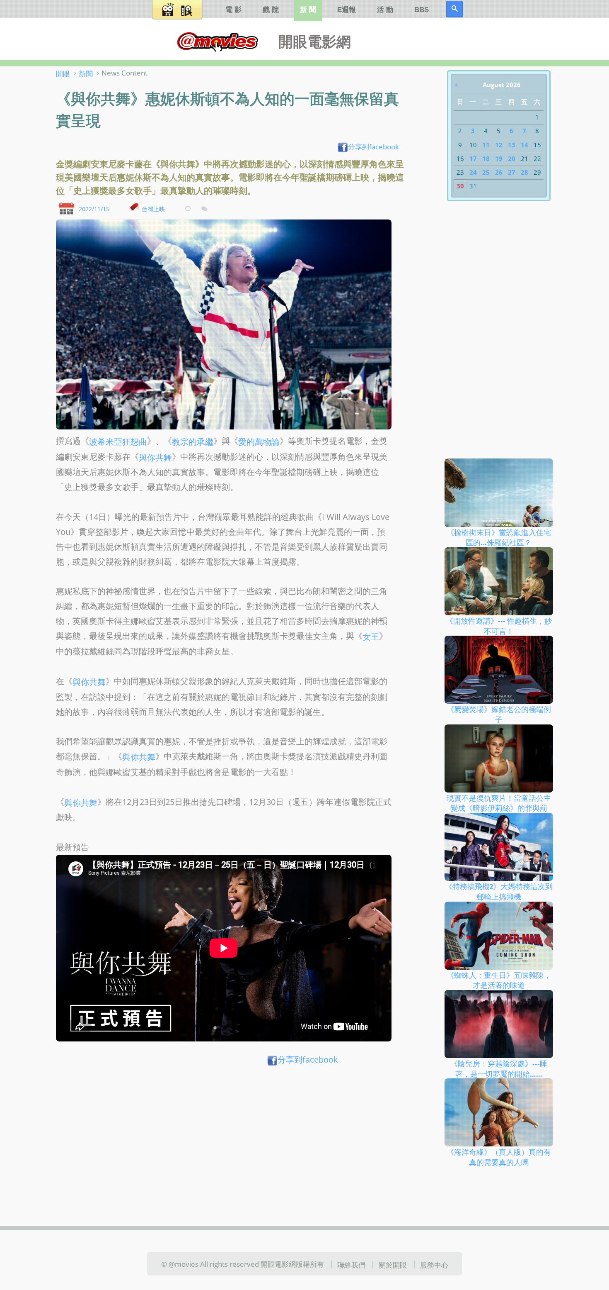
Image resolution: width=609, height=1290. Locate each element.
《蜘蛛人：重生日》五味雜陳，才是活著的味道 (499, 980)
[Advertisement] (232, 1134)
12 (499, 145)
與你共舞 (155, 457)
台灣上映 (153, 208)
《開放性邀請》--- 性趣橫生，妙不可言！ (499, 626)
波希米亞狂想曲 (118, 441)
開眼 (63, 73)
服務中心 (434, 1264)
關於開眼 (393, 1264)
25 (486, 172)
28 (524, 172)
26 (499, 172)
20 (511, 158)
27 (511, 172)
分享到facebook (373, 146)
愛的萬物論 (259, 441)
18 (486, 158)
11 (486, 145)
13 (511, 145)
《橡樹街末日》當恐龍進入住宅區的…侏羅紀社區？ (499, 537)
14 (524, 145)
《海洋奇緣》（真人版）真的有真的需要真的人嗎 (499, 1157)
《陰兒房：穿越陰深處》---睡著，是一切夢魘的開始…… (498, 1068)
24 (473, 172)
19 (499, 158)
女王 (370, 636)
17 (473, 158)
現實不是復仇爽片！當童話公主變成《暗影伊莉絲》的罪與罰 (499, 803)
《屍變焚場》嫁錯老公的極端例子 (499, 714)
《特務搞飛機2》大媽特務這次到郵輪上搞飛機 (499, 891)
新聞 (86, 73)
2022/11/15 (94, 208)
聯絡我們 (351, 1264)
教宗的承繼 (192, 441)
